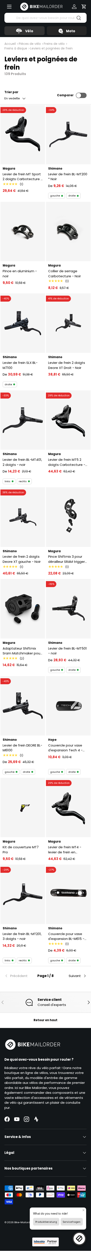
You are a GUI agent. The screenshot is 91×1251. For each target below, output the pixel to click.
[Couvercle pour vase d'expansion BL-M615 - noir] (68, 894)
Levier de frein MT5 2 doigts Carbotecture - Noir (66, 462)
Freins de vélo (54, 44)
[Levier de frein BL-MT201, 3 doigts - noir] (22, 894)
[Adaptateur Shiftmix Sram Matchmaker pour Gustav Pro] (22, 608)
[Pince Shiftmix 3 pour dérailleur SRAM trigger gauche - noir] (68, 517)
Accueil (10, 44)
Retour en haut (45, 1020)
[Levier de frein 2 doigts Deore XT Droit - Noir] (68, 323)
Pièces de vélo (30, 44)
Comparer (65, 95)
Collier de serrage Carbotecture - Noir (64, 273)
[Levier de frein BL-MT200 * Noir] (68, 134)
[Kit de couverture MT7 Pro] (22, 807)
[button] (84, 6)
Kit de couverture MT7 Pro (21, 849)
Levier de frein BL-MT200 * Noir (67, 176)
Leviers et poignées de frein (51, 48)
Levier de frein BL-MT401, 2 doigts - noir (22, 462)
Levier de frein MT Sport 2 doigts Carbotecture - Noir (22, 177)
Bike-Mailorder (23, 1222)
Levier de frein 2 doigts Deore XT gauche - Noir (22, 559)
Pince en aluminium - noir (20, 273)
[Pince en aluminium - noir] (22, 231)
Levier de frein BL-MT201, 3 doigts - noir (22, 936)
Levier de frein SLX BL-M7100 (20, 365)
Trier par (11, 92)
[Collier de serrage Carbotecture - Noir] (68, 231)
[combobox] (45, 18)
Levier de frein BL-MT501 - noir (67, 651)
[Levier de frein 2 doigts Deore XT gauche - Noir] (22, 517)
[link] (18, 976)
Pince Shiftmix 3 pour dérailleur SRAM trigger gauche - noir (66, 559)
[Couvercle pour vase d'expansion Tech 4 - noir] (68, 705)
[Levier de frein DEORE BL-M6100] (22, 705)
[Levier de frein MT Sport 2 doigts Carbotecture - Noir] (22, 134)
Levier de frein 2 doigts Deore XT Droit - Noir (66, 365)
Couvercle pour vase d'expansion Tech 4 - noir (65, 748)
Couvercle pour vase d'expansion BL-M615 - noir (66, 936)
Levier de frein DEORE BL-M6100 (22, 748)
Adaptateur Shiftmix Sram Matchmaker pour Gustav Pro (22, 651)
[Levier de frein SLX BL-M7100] (22, 323)
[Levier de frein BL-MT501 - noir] (68, 608)
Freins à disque (15, 48)
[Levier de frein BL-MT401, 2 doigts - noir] (22, 420)
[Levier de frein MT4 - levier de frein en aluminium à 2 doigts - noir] (68, 807)
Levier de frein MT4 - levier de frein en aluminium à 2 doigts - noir (66, 850)
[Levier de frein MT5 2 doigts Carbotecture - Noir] (68, 420)
